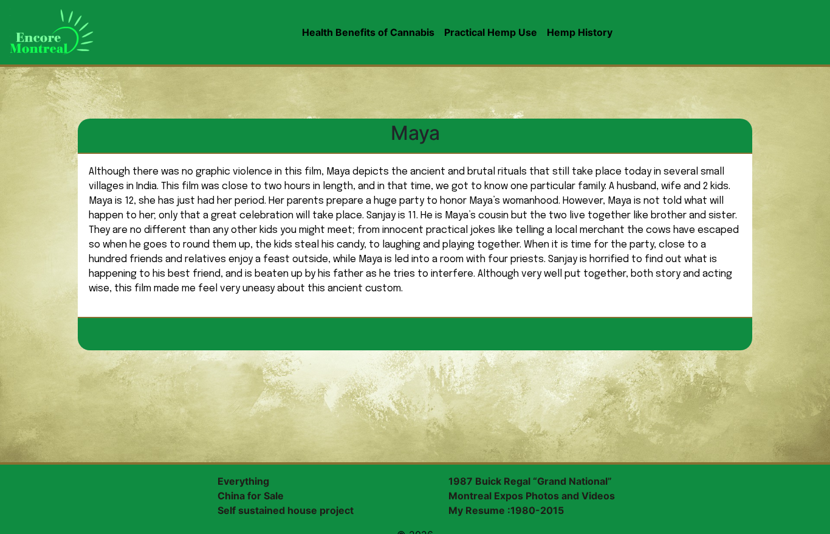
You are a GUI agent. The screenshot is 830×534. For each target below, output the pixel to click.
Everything (243, 481)
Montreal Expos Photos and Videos (531, 496)
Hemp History (579, 32)
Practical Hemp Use (490, 32)
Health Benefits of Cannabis (368, 32)
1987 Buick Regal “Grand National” (530, 481)
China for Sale (251, 496)
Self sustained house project (286, 510)
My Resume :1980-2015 (506, 510)
